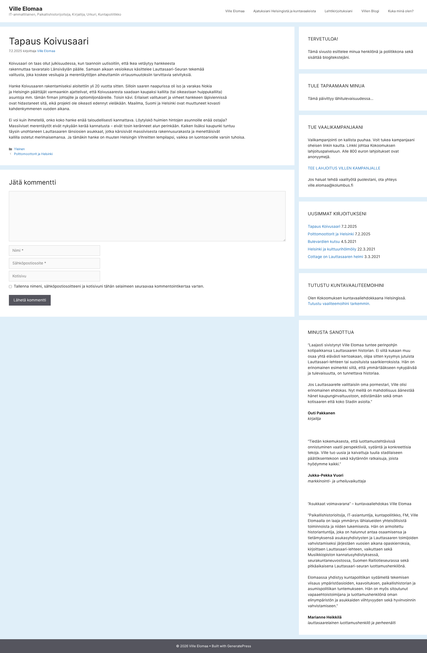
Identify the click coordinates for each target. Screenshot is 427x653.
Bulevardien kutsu (324, 241)
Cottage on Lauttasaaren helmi (335, 256)
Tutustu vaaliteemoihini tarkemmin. (339, 303)
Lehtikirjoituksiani (338, 11)
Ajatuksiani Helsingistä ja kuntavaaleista (284, 11)
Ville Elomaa (25, 8)
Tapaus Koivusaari (324, 226)
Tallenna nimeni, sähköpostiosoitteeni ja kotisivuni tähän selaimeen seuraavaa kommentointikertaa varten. (109, 286)
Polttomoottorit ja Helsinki (33, 154)
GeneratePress (239, 646)
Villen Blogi (370, 11)
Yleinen (19, 149)
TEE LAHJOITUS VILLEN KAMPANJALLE (344, 168)
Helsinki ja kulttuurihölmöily (332, 249)
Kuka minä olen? (401, 11)
